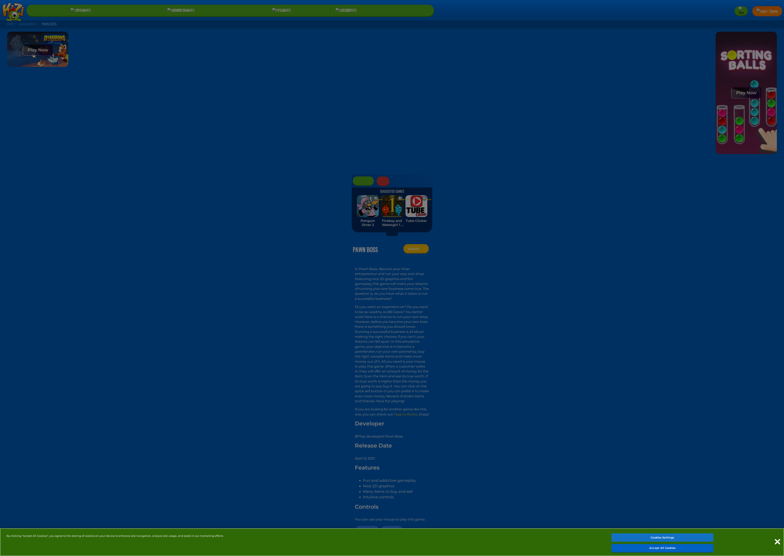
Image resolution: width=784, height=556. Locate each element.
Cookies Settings (662, 537)
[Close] (777, 541)
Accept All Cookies (662, 547)
